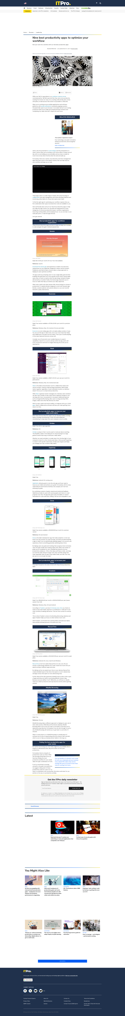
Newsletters (87, 1001)
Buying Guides (74, 48)
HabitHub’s (35, 483)
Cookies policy (67, 1001)
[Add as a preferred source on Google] (28, 980)
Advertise (71, 8)
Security (56, 8)
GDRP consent (26, 1003)
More (77, 8)
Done (34, 538)
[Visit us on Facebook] (25, 990)
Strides (34, 432)
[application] (52, 179)
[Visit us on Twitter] (30, 990)
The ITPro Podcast (75, 11)
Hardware (40, 8)
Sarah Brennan (52, 48)
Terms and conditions (89, 998)
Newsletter (69, 92)
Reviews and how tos (64, 11)
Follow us (62, 92)
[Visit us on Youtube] (35, 990)
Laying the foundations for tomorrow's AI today (93, 11)
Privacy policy (26, 1001)
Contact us (66, 998)
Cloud (34, 8)
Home (25, 32)
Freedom (42, 608)
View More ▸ (62, 961)
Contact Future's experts (29, 998)
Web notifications (48, 1001)
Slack (34, 385)
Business (29, 8)
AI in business (54, 11)
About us (46, 998)
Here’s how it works (68, 53)
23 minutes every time (56, 608)
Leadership (39, 32)
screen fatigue (52, 150)
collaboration (36, 197)
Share (36, 92)
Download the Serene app (40, 266)
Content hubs (63, 8)
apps (34, 405)
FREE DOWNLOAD (59, 145)
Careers (45, 1003)
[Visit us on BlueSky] (40, 990)
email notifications (46, 106)
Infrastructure (48, 8)
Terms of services (59, 793)
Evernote (35, 331)
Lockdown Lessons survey (59, 96)
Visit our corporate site (71, 975)
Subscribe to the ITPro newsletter (40, 11)
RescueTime (36, 664)
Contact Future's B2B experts (71, 1003)
